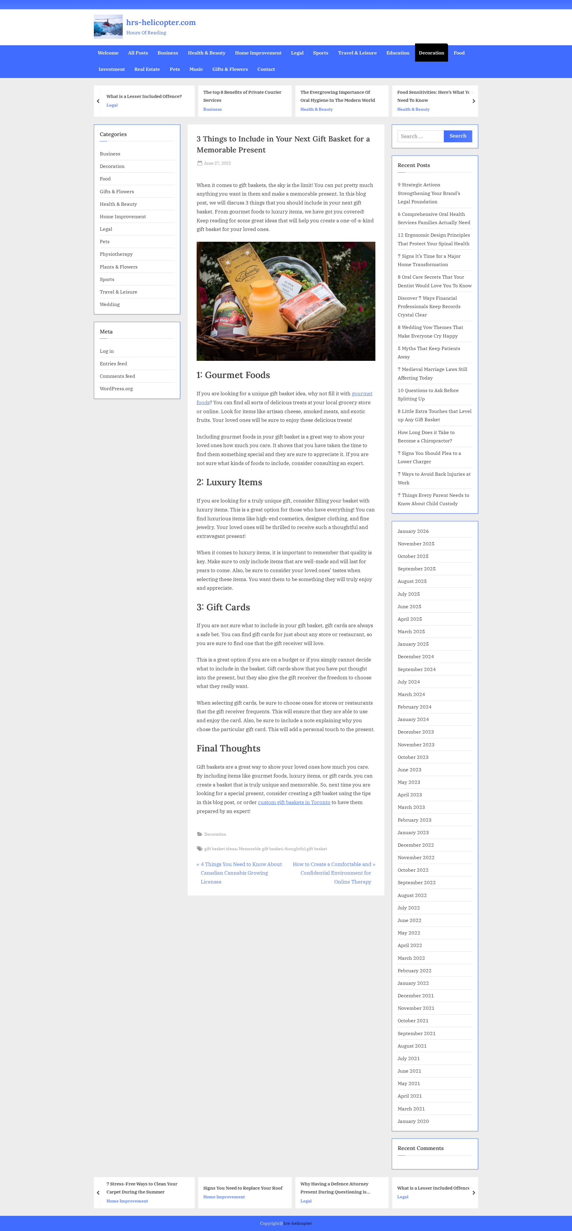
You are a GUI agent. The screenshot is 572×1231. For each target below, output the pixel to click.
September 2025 (417, 568)
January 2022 (413, 983)
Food (459, 52)
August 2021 (412, 1046)
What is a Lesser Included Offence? (144, 96)
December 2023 (416, 731)
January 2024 (413, 719)
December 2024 (416, 656)
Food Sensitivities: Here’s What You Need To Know (435, 96)
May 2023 (409, 782)
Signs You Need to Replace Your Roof (243, 1188)
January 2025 (413, 644)
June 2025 (410, 606)
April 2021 (410, 1096)
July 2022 (409, 907)
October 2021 (413, 1020)
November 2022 (416, 857)
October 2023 (413, 757)
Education (397, 52)
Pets (175, 69)
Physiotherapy (116, 254)
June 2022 (410, 920)
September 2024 (417, 669)
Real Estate (147, 69)
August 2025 (412, 581)
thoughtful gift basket (306, 848)
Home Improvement (258, 52)
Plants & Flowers (119, 266)
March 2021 (411, 1108)
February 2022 (415, 970)
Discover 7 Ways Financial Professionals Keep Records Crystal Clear (429, 306)
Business (168, 52)
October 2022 (413, 870)
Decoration (431, 52)
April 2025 (410, 619)
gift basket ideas (220, 848)
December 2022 (416, 845)
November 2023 (416, 744)
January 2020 (413, 1121)
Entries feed (113, 363)
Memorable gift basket (260, 848)
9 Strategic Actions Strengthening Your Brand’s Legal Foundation (429, 193)
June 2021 (410, 1071)
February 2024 (415, 706)
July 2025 (409, 594)
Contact (266, 69)
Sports (320, 52)
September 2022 (417, 882)
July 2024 (409, 681)
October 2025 (413, 556)
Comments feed (117, 376)
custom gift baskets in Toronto (294, 802)
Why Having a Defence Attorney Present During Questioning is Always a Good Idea (334, 1188)
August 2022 (412, 895)
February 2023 (415, 820)
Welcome (108, 52)
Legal (297, 52)
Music (196, 69)
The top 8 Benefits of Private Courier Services (242, 96)
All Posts (138, 52)
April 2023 (410, 794)
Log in (107, 351)
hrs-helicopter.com (161, 22)
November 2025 (416, 543)
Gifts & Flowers (230, 69)
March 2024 (411, 694)
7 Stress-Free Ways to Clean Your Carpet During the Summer (141, 1188)
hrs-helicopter (297, 1223)
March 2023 (411, 807)
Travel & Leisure (357, 52)
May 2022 (409, 932)
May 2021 (409, 1083)
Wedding (110, 304)
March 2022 (411, 958)
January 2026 (413, 531)
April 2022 (410, 945)
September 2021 (417, 1033)
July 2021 (409, 1058)
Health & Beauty (207, 52)
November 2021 (416, 1008)
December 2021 (416, 995)
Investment (112, 69)
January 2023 (413, 832)
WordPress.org (116, 388)
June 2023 (410, 769)
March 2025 (411, 631)
